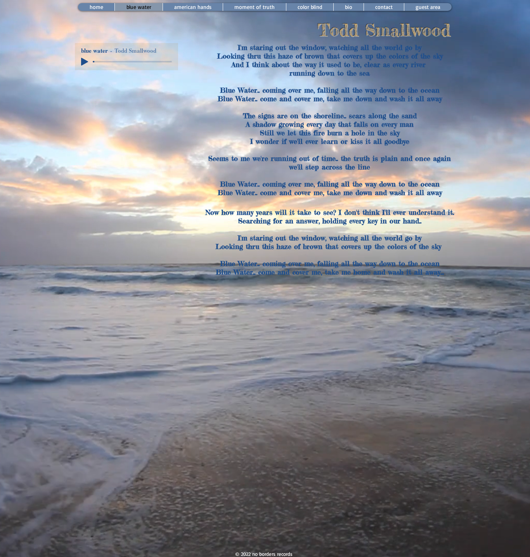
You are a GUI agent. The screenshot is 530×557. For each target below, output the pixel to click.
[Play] (84, 62)
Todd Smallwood (383, 29)
